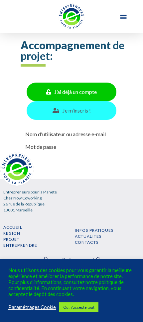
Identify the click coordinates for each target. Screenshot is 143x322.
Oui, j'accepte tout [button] (78, 307)
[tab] (71, 92)
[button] (123, 16)
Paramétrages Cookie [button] (32, 307)
